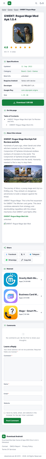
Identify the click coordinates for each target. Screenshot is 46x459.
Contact (5, 446)
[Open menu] (4, 3)
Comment (8, 356)
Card (29, 71)
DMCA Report (15, 446)
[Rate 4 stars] (25, 47)
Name (6, 384)
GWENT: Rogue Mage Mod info (21, 125)
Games (10, 9)
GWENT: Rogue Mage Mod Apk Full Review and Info (23, 120)
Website (7, 403)
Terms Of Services (9, 449)
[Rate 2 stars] (16, 47)
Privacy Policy (27, 446)
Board (16, 9)
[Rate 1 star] (11, 47)
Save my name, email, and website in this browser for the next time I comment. (21, 414)
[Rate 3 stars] (20, 47)
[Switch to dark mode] (42, 3)
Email (6, 394)
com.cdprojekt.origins (29, 90)
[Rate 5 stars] (29, 47)
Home (4, 9)
